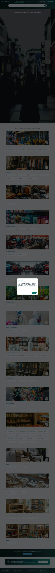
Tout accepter (34, 292)
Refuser (29, 292)
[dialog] (27, 286)
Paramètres (20, 292)
